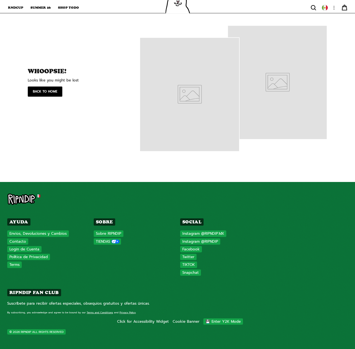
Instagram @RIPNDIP (200, 241)
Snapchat (190, 272)
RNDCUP (15, 7)
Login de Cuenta (24, 249)
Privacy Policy (128, 312)
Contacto (17, 241)
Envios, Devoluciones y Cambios (38, 233)
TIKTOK (188, 264)
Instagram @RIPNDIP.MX (203, 233)
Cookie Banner (186, 321)
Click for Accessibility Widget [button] (143, 321)
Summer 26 (40, 7)
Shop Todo (68, 7)
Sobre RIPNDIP (108, 233)
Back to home (45, 91)
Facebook (191, 249)
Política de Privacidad (28, 257)
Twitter (188, 257)
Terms (14, 264)
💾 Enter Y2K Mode (223, 321)
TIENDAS (103, 241)
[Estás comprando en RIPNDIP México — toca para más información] (325, 8)
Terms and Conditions (100, 312)
